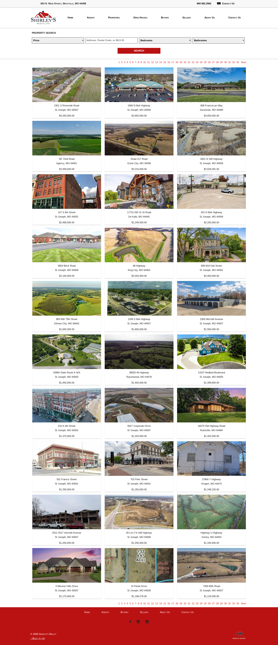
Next (243, 62)
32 (233, 62)
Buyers (165, 17)
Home (70, 17)
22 (193, 62)
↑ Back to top (37, 638)
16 (168, 62)
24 (201, 62)
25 (205, 62)
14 (160, 62)
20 (185, 62)
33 (237, 62)
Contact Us (228, 3)
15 (164, 62)
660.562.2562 (204, 3)
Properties (114, 17)
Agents (91, 17)
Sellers (186, 17)
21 (189, 62)
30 (225, 62)
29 (221, 62)
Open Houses (140, 17)
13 (156, 62)
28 (217, 62)
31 (229, 62)
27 (213, 62)
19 (181, 62)
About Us (209, 17)
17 (172, 62)
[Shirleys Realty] (43, 18)
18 (176, 62)
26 (209, 62)
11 (148, 62)
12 (152, 62)
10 (144, 62)
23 (197, 62)
